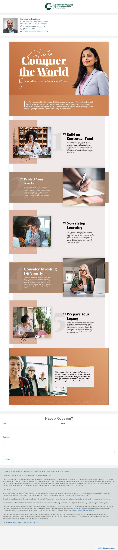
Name (5, 424)
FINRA (88, 493)
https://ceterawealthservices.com (83, 511)
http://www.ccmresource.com (34, 26)
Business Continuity (33, 522)
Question (6, 437)
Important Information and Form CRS (14, 522)
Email (63, 424)
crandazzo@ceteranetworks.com (35, 31)
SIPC (92, 493)
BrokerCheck (47, 475)
